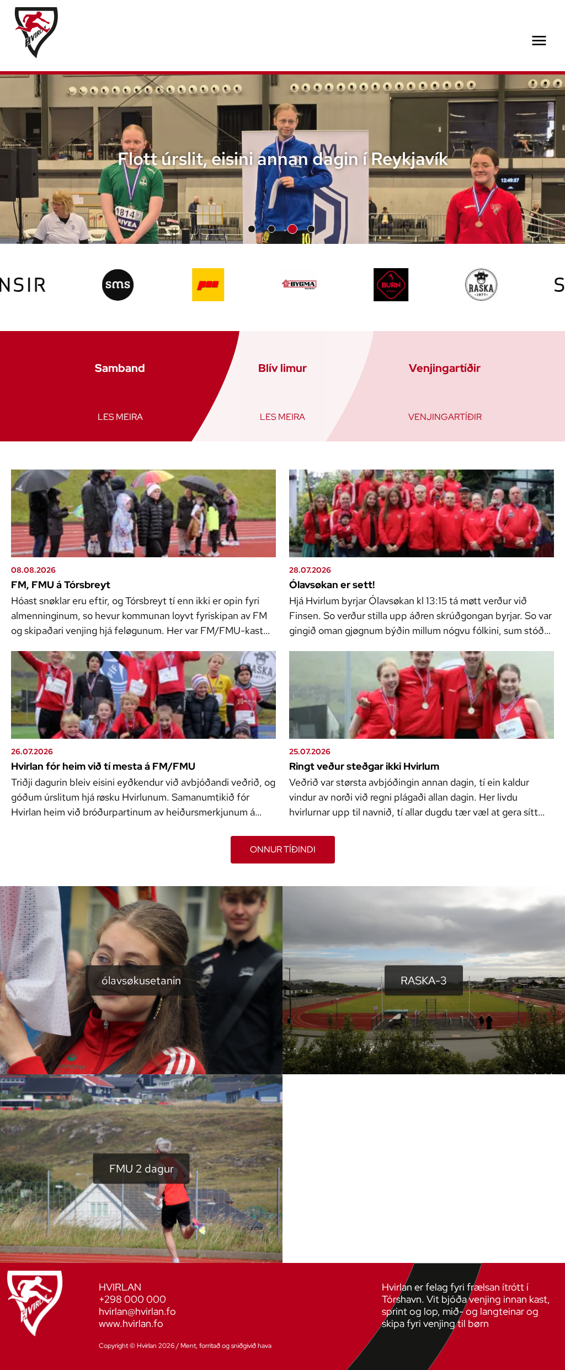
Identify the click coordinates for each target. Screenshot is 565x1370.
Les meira (120, 417)
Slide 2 (271, 229)
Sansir (281, 1345)
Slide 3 (291, 229)
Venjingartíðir (445, 417)
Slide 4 (312, 229)
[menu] (539, 40)
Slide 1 (251, 229)
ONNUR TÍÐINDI (283, 849)
